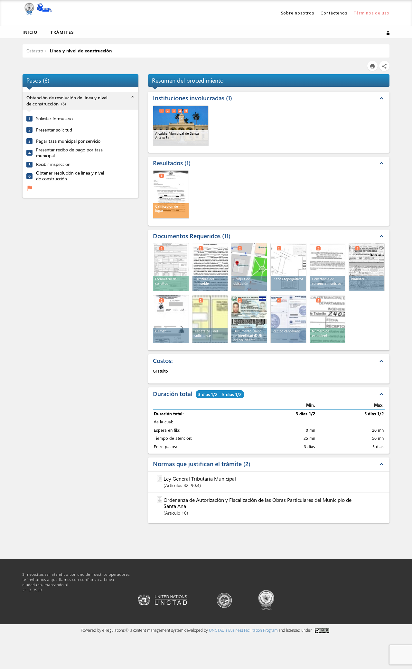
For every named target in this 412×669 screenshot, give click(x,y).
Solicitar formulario (54, 118)
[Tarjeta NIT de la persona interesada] (210, 319)
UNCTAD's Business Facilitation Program (243, 630)
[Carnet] (171, 319)
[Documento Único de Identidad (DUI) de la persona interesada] (249, 319)
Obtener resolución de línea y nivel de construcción (70, 176)
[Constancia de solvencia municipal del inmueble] (328, 267)
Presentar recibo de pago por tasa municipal (69, 152)
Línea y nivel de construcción (80, 51)
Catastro (34, 51)
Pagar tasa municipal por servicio (68, 141)
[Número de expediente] (328, 319)
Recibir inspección (53, 164)
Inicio (30, 32)
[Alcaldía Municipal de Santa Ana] (181, 125)
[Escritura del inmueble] (210, 267)
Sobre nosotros (297, 13)
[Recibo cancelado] (288, 319)
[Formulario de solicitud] (171, 267)
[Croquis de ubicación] (249, 267)
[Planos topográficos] (288, 267)
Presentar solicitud (54, 129)
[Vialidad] (367, 267)
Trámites (62, 32)
